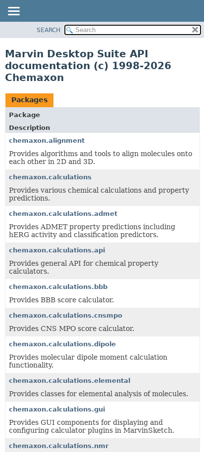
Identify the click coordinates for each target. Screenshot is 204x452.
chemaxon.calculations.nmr (58, 446)
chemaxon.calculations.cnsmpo (65, 315)
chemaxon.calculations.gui (57, 409)
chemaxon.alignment (47, 140)
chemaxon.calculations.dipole (62, 344)
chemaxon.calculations (50, 177)
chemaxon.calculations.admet (63, 213)
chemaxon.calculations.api (57, 250)
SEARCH (48, 30)
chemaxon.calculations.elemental (69, 380)
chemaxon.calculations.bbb (58, 286)
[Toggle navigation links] (13, 12)
